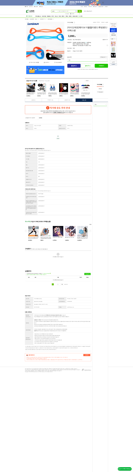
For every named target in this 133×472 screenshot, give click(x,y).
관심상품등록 (59, 62)
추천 (80, 16)
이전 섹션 (110, 39)
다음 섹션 (116, 39)
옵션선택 (69, 57)
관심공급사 (100, 91)
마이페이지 (90, 6)
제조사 (27, 128)
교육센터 (36, 6)
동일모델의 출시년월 (29, 170)
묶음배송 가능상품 (44, 80)
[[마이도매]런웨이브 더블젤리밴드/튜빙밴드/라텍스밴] (45, 41)
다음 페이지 (114, 59)
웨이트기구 (42, 19)
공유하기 (113, 64)
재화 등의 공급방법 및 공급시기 (31, 193)
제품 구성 (27, 167)
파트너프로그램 (33, 62)
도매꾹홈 (26, 19)
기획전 (66, 16)
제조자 (27, 173)
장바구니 (95, 6)
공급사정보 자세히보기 (103, 84)
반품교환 (84, 100)
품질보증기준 (28, 182)
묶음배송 (49, 16)
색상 (69, 60)
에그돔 (41, 6)
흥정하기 (105, 39)
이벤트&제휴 (75, 16)
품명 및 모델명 (28, 153)
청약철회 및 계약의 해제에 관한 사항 (31, 197)
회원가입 (85, 6)
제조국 (27, 176)
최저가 (52, 16)
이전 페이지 (113, 59)
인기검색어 (67, 13)
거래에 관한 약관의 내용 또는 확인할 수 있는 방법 (31, 213)
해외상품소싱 (38, 16)
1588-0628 (113, 35)
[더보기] (114, 38)
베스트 (56, 16)
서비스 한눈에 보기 (88, 11)
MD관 (60, 16)
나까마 (31, 6)
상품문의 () (67, 100)
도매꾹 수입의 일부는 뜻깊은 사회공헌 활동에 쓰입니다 (88, 69)
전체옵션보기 (103, 57)
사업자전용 (44, 16)
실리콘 (73, 13)
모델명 (60, 125)
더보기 (87, 80)
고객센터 (106, 6)
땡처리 (63, 16)
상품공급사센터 (101, 6)
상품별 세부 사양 (28, 179)
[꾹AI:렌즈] (76, 11)
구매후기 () (50, 100)
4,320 (106, 22)
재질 (26, 164)
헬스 (36, 19)
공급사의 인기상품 (31, 80)
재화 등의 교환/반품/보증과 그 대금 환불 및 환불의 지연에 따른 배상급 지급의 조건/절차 (31, 202)
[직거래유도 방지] (58, 109)
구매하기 (101, 66)
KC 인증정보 (28, 156)
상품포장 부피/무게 (62, 128)
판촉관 (70, 16)
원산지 (27, 125)
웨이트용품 (50, 19)
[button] (90, 230)
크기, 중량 (27, 159)
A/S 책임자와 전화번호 (29, 185)
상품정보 (33, 100)
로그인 (82, 6)
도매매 (27, 6)
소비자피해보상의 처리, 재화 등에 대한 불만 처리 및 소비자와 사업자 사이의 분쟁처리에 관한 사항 (31, 207)
